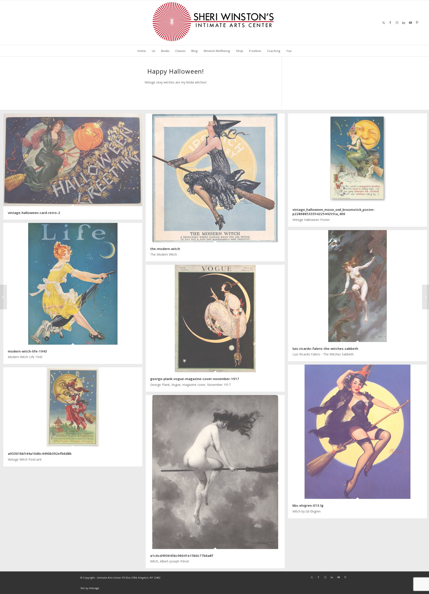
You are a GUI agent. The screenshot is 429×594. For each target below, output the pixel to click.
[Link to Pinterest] (417, 22)
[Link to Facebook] (390, 22)
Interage (94, 588)
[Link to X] (383, 22)
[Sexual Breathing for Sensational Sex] (425, 297)
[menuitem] (142, 50)
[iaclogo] (214, 22)
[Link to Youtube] (410, 22)
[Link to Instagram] (397, 22)
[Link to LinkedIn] (403, 22)
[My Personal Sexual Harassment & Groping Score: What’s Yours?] (3, 297)
